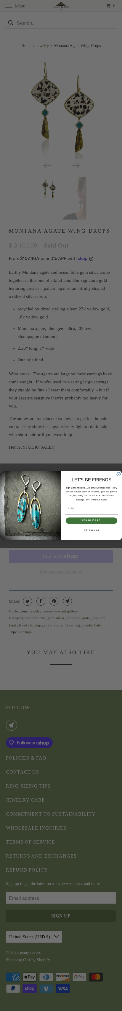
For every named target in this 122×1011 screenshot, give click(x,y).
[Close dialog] (119, 474)
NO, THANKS (91, 530)
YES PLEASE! (91, 520)
